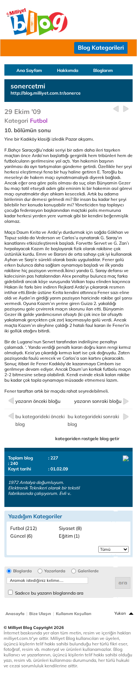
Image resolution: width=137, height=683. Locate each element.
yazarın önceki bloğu (38, 401)
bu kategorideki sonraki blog (93, 420)
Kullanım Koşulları (73, 613)
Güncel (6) (21, 536)
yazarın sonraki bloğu (98, 401)
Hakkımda (67, 70)
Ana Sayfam (29, 70)
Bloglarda (22, 571)
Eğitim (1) (69, 536)
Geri (116, 109)
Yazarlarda (54, 571)
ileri (126, 109)
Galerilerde (88, 571)
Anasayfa (14, 613)
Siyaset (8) (70, 528)
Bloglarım (103, 70)
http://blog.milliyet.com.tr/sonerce (46, 93)
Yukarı (120, 613)
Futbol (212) (23, 528)
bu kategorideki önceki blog (40, 420)
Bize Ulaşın (40, 613)
